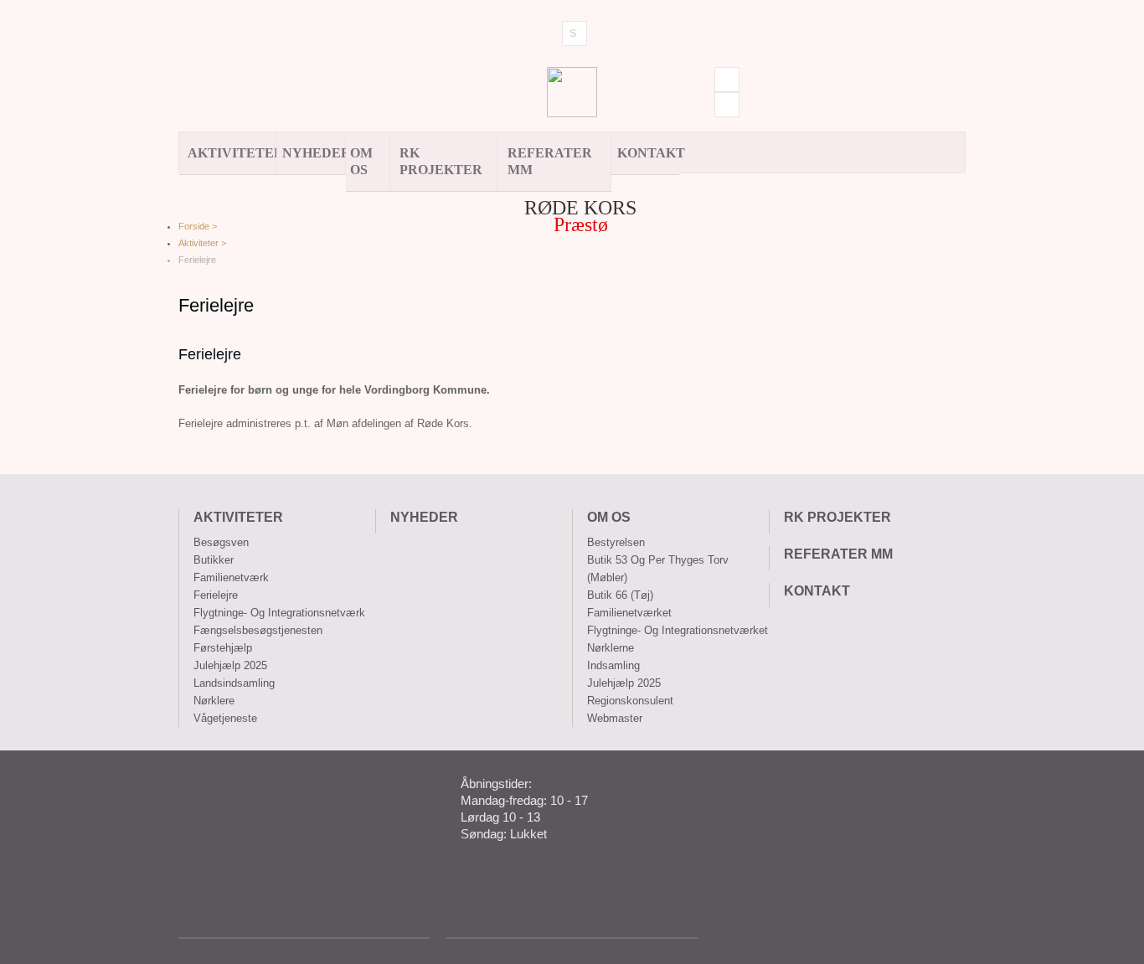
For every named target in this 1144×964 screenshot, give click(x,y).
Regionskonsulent (630, 700)
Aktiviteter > (202, 243)
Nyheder (314, 153)
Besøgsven (221, 542)
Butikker (213, 560)
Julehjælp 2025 (230, 665)
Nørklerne (610, 648)
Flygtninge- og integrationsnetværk (279, 612)
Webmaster (614, 718)
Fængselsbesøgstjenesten (257, 630)
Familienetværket (629, 612)
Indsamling (613, 665)
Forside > (197, 226)
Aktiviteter (232, 153)
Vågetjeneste (225, 718)
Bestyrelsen (616, 542)
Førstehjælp (222, 648)
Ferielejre (215, 595)
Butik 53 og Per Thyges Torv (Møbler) (658, 569)
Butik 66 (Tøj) (620, 595)
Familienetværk (231, 577)
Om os (361, 161)
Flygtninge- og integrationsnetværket (677, 630)
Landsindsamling (234, 683)
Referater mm (550, 161)
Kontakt (648, 153)
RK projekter (440, 161)
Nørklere (213, 700)
